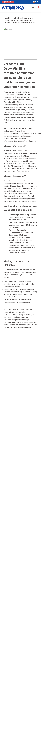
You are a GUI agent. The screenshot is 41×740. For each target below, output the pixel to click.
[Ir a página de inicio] (13, 8)
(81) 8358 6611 (8, 2)
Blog (9, 18)
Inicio (5, 18)
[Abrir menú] (33, 8)
